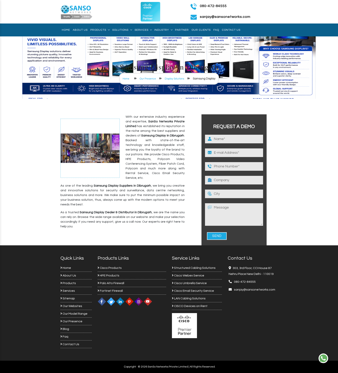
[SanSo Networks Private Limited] (76, 11)
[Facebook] (102, 301)
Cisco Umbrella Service (190, 283)
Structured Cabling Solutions (194, 267)
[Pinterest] (129, 301)
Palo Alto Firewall (111, 283)
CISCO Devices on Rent (190, 306)
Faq (216, 30)
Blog (65, 329)
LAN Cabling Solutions (189, 298)
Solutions (120, 30)
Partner (182, 30)
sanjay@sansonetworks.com (254, 289)
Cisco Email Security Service (193, 290)
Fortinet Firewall (111, 290)
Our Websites (72, 306)
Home (66, 30)
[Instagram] (139, 301)
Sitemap (68, 298)
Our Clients (201, 30)
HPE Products (109, 275)
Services (141, 30)
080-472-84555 (213, 6)
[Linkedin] (120, 301)
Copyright (130, 366)
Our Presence (148, 78)
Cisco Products (110, 267)
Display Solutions (174, 78)
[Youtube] (148, 301)
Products (98, 30)
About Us (80, 30)
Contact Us (231, 30)
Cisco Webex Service (188, 275)
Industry (161, 30)
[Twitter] (111, 301)
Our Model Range (74, 313)
